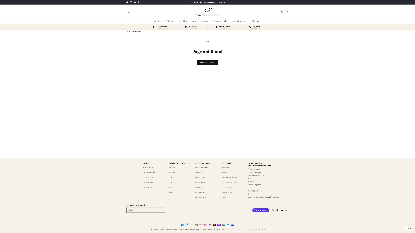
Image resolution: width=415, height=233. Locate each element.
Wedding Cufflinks (148, 167)
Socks (171, 192)
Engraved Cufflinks (149, 172)
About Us (224, 172)
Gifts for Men (199, 172)
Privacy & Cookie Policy (229, 182)
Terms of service (250, 229)
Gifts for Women (200, 177)
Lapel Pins (172, 182)
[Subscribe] (162, 210)
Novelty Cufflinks (148, 177)
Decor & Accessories (201, 167)
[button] (128, 12)
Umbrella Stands (200, 197)
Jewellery (172, 172)
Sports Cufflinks (148, 182)
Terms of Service (227, 187)
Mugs (170, 187)
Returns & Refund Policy (229, 177)
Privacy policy (240, 229)
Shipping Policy (227, 192)
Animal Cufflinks (148, 187)
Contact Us (225, 167)
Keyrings (171, 177)
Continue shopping (207, 62)
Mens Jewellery (200, 192)
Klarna (224, 197)
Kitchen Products (200, 182)
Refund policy (230, 229)
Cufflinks (172, 167)
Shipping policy (262, 229)
